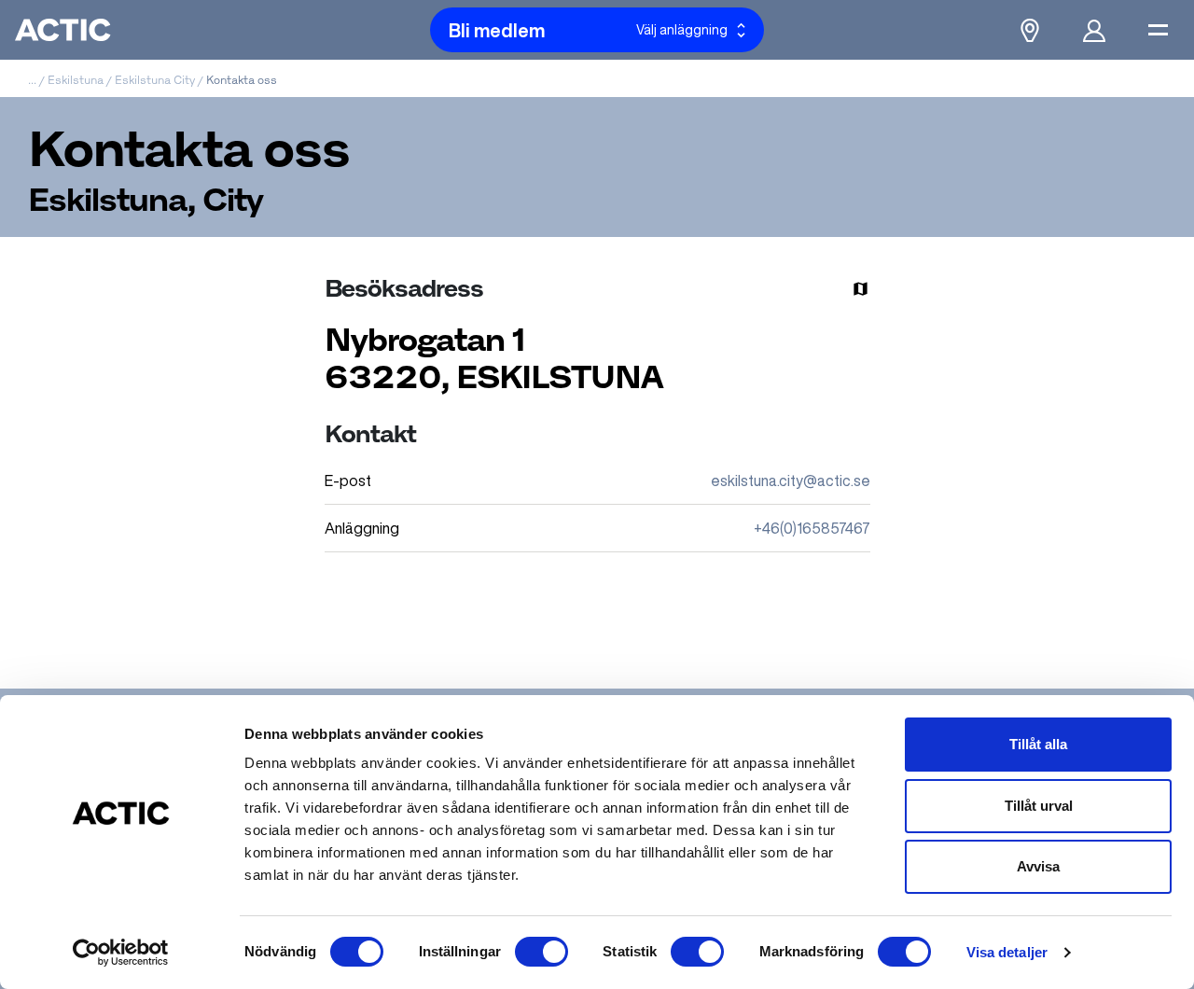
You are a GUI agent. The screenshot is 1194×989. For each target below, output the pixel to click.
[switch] (541, 952)
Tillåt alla (1038, 744)
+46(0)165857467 (812, 528)
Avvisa (1038, 866)
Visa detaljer (1007, 952)
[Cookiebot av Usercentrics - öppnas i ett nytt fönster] (120, 953)
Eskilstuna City (155, 80)
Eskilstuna (76, 80)
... (32, 80)
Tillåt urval (1039, 806)
